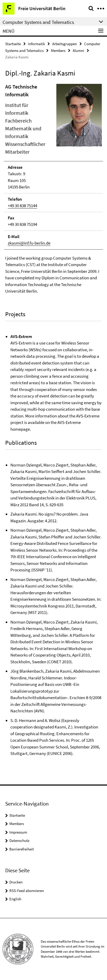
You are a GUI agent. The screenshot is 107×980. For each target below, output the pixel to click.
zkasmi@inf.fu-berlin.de (29, 243)
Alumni (78, 50)
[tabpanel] (53, 420)
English (15, 898)
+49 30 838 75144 (22, 205)
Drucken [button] (16, 882)
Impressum (18, 832)
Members (58, 50)
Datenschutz (19, 840)
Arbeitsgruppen (64, 43)
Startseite (13, 43)
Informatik (36, 43)
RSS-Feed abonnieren (26, 890)
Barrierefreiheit (21, 849)
